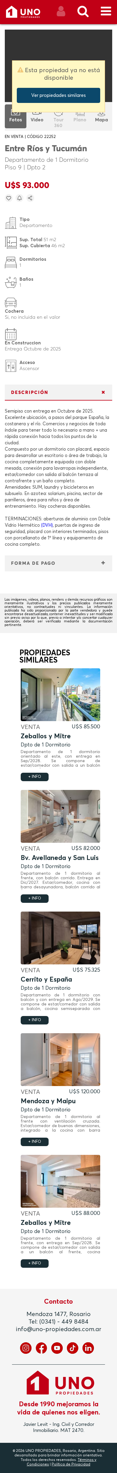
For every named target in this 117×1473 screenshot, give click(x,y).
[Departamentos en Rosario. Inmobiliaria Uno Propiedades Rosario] (29, 14)
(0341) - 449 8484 (63, 1322)
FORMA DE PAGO (33, 563)
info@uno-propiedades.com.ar (58, 1329)
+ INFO (34, 777)
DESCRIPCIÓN (29, 392)
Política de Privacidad (71, 1464)
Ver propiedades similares (58, 95)
